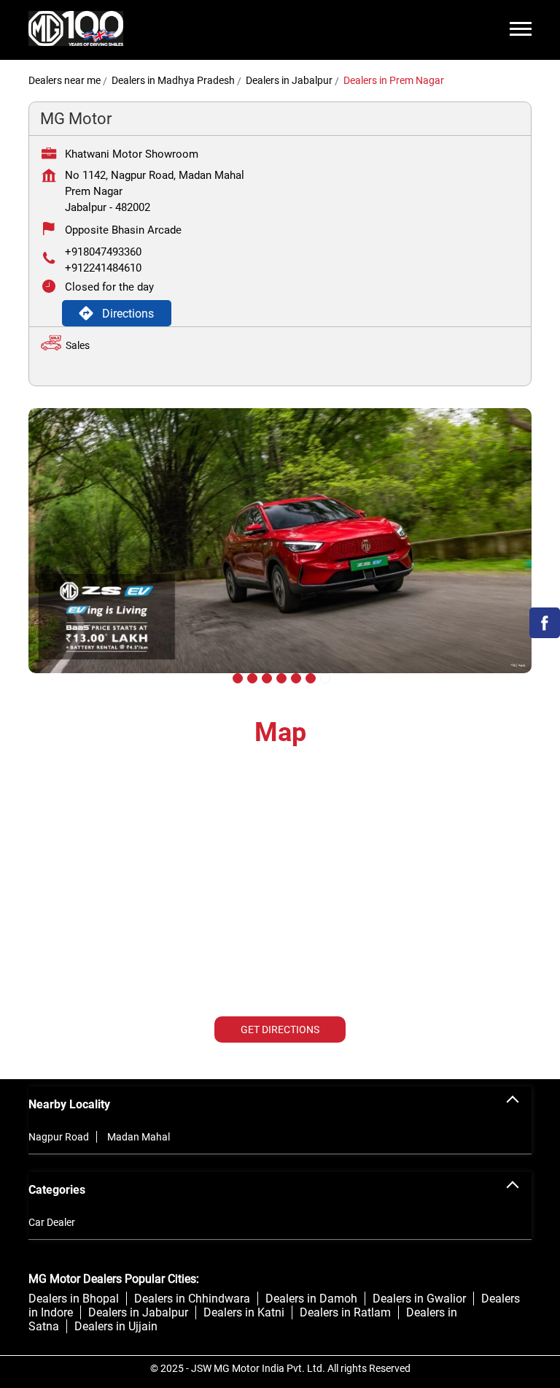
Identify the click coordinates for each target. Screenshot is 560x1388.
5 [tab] (294, 676)
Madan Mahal (138, 1137)
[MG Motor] (75, 30)
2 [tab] (250, 676)
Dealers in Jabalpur (138, 1312)
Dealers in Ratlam (345, 1312)
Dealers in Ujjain (116, 1326)
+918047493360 (103, 251)
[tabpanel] (280, 551)
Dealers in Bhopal (73, 1298)
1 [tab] (236, 676)
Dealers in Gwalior (419, 1298)
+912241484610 (103, 268)
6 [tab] (309, 676)
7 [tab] (323, 676)
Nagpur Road (58, 1137)
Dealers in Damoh (311, 1298)
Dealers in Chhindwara (192, 1298)
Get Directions (280, 1029)
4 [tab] (280, 676)
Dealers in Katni (243, 1312)
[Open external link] (544, 634)
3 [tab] (265, 676)
